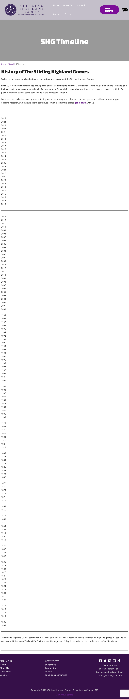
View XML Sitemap (64, 694)
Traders (48, 671)
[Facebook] (100, 660)
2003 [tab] (3, 250)
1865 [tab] (3, 506)
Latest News (6, 671)
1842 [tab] (3, 549)
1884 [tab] (3, 456)
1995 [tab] (3, 328)
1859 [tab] (3, 515)
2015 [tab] (3, 152)
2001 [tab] (3, 257)
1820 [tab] (3, 579)
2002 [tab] (3, 254)
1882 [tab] (3, 463)
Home (3, 64)
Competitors (51, 668)
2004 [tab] (3, 247)
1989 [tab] (3, 386)
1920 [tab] (3, 433)
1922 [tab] (3, 426)
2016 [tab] (3, 149)
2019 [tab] (3, 139)
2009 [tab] (3, 230)
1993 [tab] (3, 339)
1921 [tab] (3, 430)
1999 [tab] (3, 315)
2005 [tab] (3, 244)
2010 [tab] (3, 226)
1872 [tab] (3, 483)
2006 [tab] (3, 240)
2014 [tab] (3, 156)
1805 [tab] (3, 622)
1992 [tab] (3, 335)
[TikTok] (119, 660)
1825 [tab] (3, 562)
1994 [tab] (3, 332)
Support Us (50, 664)
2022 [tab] (3, 128)
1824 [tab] (3, 565)
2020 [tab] (3, 135)
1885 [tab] (3, 453)
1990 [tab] (3, 346)
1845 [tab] (3, 545)
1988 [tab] (3, 389)
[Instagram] (109, 660)
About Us (11, 64)
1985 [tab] (3, 400)
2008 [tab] (3, 233)
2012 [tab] (3, 220)
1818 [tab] (3, 609)
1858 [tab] (3, 519)
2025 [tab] (3, 118)
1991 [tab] (3, 342)
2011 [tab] (3, 223)
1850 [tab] (3, 526)
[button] (70, 14)
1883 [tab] (3, 460)
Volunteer (4, 675)
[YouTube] (114, 660)
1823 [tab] (3, 568)
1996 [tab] (3, 325)
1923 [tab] (3, 423)
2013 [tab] (3, 159)
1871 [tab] (3, 486)
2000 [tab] (3, 261)
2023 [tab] (3, 125)
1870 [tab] (3, 490)
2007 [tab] (3, 237)
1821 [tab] (3, 575)
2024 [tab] (3, 121)
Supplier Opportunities (56, 675)
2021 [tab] (3, 132)
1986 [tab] (3, 396)
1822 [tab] (3, 572)
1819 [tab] (3, 605)
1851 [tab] (3, 522)
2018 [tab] (3, 142)
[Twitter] (105, 660)
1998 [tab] (3, 318)
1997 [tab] (3, 322)
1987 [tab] (3, 393)
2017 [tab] (3, 145)
